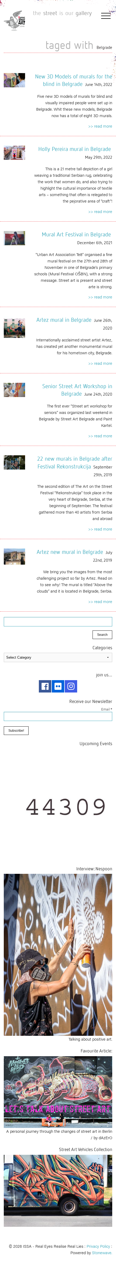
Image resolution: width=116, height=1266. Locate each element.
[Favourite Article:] (58, 1091)
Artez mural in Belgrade (63, 319)
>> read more (100, 126)
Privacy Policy (98, 1246)
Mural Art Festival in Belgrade (76, 234)
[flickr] (58, 686)
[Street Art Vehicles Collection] (58, 1190)
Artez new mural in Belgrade (70, 551)
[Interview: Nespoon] (58, 954)
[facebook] (45, 686)
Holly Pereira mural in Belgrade (74, 148)
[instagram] (71, 686)
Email (106, 709)
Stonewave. (102, 1252)
